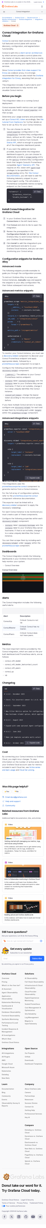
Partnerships (30, 1096)
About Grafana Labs (33, 1089)
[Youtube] (33, 1216)
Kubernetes (6, 1071)
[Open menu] (42, 6)
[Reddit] (40, 1216)
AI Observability (31, 978)
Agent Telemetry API (26, 165)
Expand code (35, 478)
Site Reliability (30, 1014)
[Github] (26, 1216)
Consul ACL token (17, 119)
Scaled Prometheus (32, 1004)
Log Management (32, 1017)
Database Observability (11, 1012)
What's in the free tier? (11, 985)
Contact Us (29, 1107)
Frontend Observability (11, 1016)
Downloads (29, 1060)
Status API (11, 142)
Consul (5, 41)
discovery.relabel (11, 356)
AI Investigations (8, 1035)
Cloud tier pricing (26, 770)
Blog (3, 1092)
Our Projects (29, 1053)
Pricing (4, 982)
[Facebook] (4, 1216)
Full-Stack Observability (34, 982)
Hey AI (27, 1117)
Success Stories (31, 1103)
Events (4, 1099)
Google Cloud (7, 1064)
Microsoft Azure (8, 1067)
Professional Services (33, 1114)
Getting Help (30, 1110)
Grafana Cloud (19, 17)
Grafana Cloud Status (10, 1042)
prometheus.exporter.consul (14, 486)
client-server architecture (31, 53)
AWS (3, 1060)
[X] (11, 1216)
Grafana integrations (25, 19)
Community (6, 1096)
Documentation (7, 17)
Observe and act (32, 17)
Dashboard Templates (33, 1064)
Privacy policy (29, 964)
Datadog (5, 1074)
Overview (5, 978)
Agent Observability (10, 992)
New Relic (6, 1078)
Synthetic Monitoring (10, 1019)
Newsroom (29, 1099)
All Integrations (8, 1053)
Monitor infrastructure (9, 19)
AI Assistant (6, 989)
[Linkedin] (18, 1216)
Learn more (38, 2)
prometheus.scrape (10, 364)
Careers (28, 1092)
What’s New (6, 1039)
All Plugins (6, 1057)
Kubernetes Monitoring (11, 1002)
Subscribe (37, 958)
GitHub (27, 1057)
